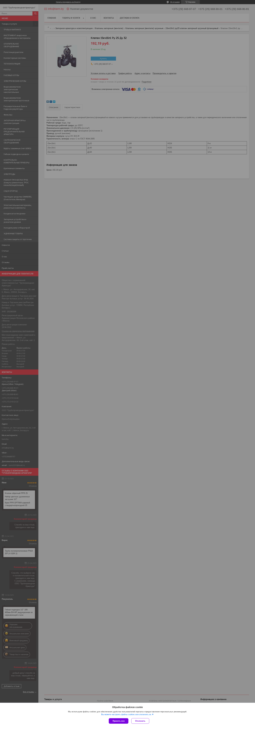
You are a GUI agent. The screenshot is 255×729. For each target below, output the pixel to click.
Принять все (119, 721)
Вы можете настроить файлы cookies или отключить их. (126, 714)
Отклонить (140, 721)
